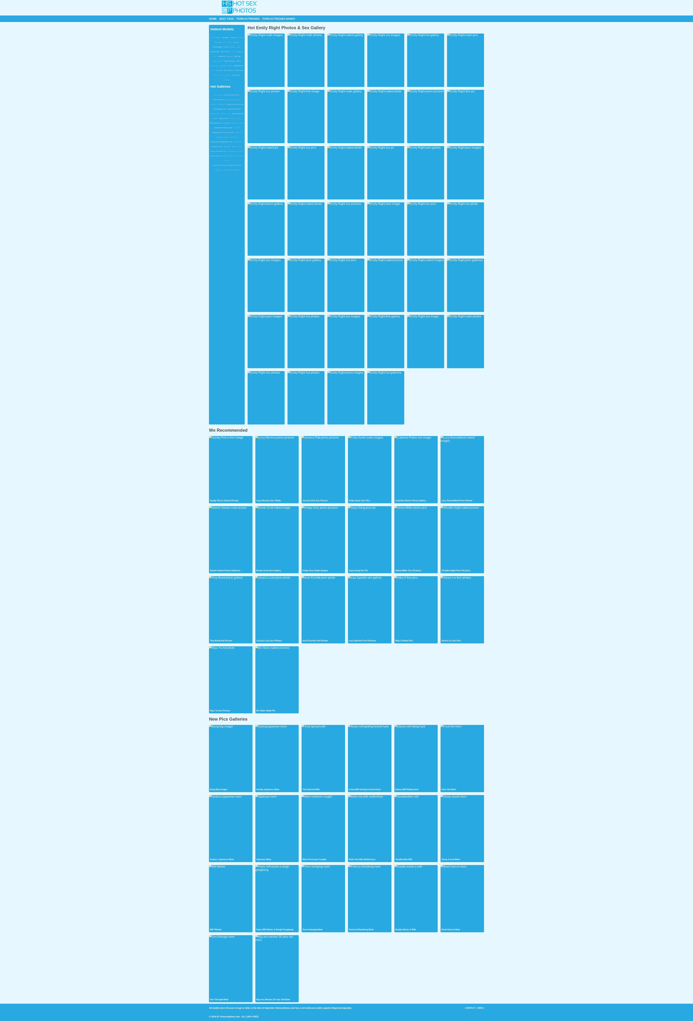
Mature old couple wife (226, 160)
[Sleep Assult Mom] (462, 826)
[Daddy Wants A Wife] (416, 896)
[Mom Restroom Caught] (323, 826)
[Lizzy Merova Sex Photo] (277, 467)
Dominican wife (238, 132)
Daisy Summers (225, 51)
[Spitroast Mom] (277, 826)
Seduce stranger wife (234, 109)
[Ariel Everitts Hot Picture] (323, 607)
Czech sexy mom (231, 156)
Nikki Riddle (230, 42)
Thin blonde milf (236, 170)
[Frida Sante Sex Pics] (369, 467)
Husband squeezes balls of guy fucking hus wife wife (235, 151)
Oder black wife (241, 123)
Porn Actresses (248, 18)
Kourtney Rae (215, 51)
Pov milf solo (219, 137)
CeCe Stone (229, 65)
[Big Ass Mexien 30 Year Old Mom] (277, 966)
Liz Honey (239, 47)
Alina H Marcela (228, 70)
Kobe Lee (226, 47)
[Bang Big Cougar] (230, 756)
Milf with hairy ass (215, 123)
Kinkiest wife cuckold (214, 113)
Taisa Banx (225, 37)
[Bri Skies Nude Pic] (277, 677)
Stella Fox (232, 47)
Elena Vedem (223, 65)
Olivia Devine (236, 42)
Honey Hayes (236, 75)
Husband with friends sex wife (223, 128)
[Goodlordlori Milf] (416, 826)
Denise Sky (221, 56)
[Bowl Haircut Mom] (462, 896)
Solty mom (215, 118)
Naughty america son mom (233, 137)
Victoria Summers (229, 61)
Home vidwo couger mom (218, 151)
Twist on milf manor (215, 156)
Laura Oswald (228, 75)
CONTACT (470, 1008)
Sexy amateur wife (221, 104)
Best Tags (226, 18)
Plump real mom (239, 146)
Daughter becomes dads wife (235, 104)
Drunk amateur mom (228, 132)
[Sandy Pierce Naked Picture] (230, 467)
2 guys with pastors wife (240, 155)
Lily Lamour (221, 75)
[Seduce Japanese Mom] (230, 826)
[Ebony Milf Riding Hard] (416, 756)
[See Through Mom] (230, 966)
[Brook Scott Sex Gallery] (277, 537)
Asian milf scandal (227, 170)
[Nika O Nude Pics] (416, 607)
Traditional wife (232, 118)
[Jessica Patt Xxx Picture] (323, 467)
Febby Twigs (224, 42)
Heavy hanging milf (218, 99)
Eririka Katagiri (217, 47)
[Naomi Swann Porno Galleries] (230, 537)
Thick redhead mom (219, 95)
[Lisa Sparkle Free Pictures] (369, 607)
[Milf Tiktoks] (230, 896)
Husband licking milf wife (231, 95)
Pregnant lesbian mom (238, 141)
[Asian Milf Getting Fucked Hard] (369, 756)
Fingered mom (227, 146)
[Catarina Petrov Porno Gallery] (416, 467)
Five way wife (226, 123)
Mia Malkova (214, 61)
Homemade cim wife (213, 104)
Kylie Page (237, 56)
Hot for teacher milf (238, 114)
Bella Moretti (230, 56)
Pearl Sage (233, 37)
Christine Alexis (227, 79)
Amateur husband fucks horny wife (225, 113)
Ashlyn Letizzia (216, 75)
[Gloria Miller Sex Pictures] (416, 537)
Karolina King (241, 37)
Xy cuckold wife (238, 118)
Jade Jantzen (213, 70)
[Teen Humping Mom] (323, 896)
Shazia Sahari (233, 51)
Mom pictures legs (218, 170)
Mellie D (239, 61)
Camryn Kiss (240, 51)
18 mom (224, 156)
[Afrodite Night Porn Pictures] (462, 537)
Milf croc (234, 146)
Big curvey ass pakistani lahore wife (233, 99)
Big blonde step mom (237, 127)
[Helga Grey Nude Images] (323, 537)
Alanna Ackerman (214, 65)
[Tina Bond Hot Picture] (230, 607)
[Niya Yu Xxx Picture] (230, 677)
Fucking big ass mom (219, 109)
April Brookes (219, 70)
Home (213, 18)
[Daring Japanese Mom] (277, 756)
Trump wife (226, 137)
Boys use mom (223, 118)
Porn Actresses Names (278, 18)
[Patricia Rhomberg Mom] (369, 896)
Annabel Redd (239, 70)
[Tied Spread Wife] (323, 756)
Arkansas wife (216, 132)
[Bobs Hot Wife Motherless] (369, 826)
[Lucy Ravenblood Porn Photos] (462, 467)
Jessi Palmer (215, 56)
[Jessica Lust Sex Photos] (277, 607)
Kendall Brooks (238, 66)
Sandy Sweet (218, 37)
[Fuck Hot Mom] (462, 756)
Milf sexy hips (234, 123)
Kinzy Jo (221, 61)
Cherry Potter (218, 42)
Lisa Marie (211, 37)
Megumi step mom (217, 146)
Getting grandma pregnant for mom (221, 142)
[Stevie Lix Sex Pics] (462, 607)
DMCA (480, 1008)
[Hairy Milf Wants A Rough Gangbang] (277, 896)
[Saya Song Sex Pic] (369, 537)
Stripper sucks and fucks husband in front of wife (227, 165)
